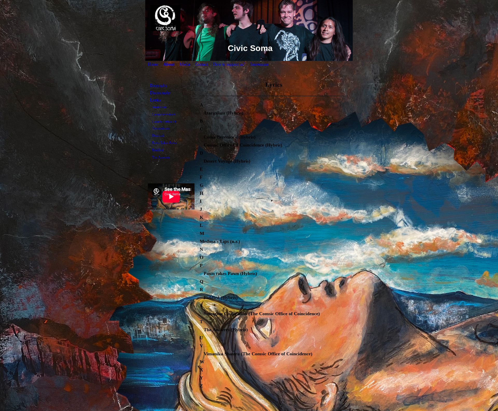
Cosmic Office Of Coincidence (164, 125)
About (168, 64)
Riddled (157, 150)
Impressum (259, 64)
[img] (249, 18)
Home (153, 64)
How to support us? (229, 64)
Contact (201, 64)
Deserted (158, 135)
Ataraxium (159, 107)
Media (184, 64)
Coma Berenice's (163, 114)
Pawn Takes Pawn (164, 143)
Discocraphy (160, 92)
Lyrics (155, 100)
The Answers (161, 157)
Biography (158, 85)
